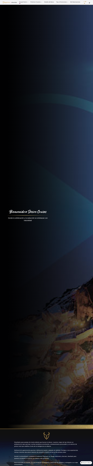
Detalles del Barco (49, 2)
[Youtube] (84, 3)
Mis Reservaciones (75, 2)
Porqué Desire (23, 2)
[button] (27, 2)
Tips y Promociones (61, 2)
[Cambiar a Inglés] (20, 3)
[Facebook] (85, 1)
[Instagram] (84, 1)
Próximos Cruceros (35, 2)
